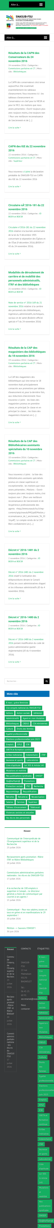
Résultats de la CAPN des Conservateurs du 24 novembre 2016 (23, 57)
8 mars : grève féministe (17, 702)
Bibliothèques (20, 71)
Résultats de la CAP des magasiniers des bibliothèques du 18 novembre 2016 (27, 351)
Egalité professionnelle (16, 734)
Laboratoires (32, 760)
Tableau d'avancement (16, 807)
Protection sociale (14, 786)
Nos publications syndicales (19, 775)
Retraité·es (23, 797)
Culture (9, 728)
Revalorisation (38, 797)
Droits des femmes (25, 728)
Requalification (30, 791)
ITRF (44, 755)
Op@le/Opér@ (13, 781)
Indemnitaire (32, 755)
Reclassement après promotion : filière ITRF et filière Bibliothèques (25, 858)
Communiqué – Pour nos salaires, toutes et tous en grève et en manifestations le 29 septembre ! (27, 912)
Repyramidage (12, 791)
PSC (28, 786)
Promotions (29, 781)
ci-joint (26, 171)
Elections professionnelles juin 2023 (23, 739)
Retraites (10, 797)
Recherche (38, 786)
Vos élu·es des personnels (18, 817)
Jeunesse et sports (14, 760)
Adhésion (37, 713)
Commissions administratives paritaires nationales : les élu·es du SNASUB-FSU (25, 874)
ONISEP (39, 775)
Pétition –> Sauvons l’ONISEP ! (21, 928)
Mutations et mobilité (16, 770)
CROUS (26, 723)
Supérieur (18, 161)
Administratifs (12, 718)
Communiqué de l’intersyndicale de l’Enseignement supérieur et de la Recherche (23, 841)
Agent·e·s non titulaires (33, 718)
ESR (27, 744)
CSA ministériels (40, 723)
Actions (9, 713)
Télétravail (35, 807)
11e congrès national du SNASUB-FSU (23, 707)
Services (20, 802)
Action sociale (23, 713)
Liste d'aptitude (13, 765)
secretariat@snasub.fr (31, 998)
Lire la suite (13, 127)
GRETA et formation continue (19, 749)
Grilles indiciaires (14, 755)
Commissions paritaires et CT (21, 68)
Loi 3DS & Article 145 (34, 765)
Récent (27, 830)
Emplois (10, 744)
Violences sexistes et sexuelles (20, 812)
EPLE (19, 744)
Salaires (9, 802)
